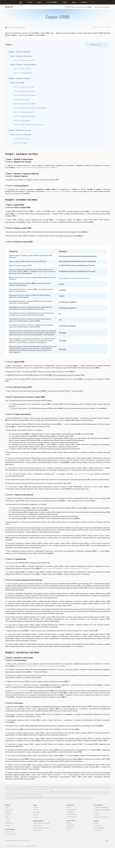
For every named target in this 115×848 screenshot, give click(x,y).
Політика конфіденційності (11, 840)
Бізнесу (7, 807)
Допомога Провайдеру (99, 827)
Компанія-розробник (38, 830)
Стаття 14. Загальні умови (22, 139)
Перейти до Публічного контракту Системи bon (78, 7)
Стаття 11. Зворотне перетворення (25, 116)
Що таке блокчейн (9, 831)
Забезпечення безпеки (71, 814)
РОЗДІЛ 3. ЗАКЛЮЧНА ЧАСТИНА (19, 130)
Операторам (8, 812)
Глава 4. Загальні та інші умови (20, 135)
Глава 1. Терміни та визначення (21, 56)
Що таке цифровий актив (11, 834)
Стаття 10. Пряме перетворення (24, 112)
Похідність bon (37, 825)
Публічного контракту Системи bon (58, 191)
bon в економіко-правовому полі (41, 828)
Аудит (73, 2)
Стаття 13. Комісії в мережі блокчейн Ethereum (29, 125)
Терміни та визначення (71, 816)
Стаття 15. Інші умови (20, 143)
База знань (96, 823)
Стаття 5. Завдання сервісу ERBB (24, 91)
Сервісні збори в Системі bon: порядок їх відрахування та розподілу (65, 568)
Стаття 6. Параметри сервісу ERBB (24, 95)
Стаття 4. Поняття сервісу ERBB (24, 87)
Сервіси (65, 2)
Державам (7, 825)
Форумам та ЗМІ (9, 823)
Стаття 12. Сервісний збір (22, 120)
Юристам (7, 818)
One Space (35, 807)
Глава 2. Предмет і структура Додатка (23, 64)
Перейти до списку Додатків (102, 7)
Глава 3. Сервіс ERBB (17, 83)
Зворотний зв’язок (31, 846)
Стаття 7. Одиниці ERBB (21, 99)
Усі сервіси (36, 817)
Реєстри (68, 829)
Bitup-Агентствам (9, 809)
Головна (29, 2)
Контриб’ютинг (97, 814)
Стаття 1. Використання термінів (24, 60)
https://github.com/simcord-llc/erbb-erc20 (74, 278)
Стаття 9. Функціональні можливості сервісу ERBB (30, 108)
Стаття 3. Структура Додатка (23, 73)
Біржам (7, 816)
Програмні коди (70, 827)
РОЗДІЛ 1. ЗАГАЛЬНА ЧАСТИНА (19, 52)
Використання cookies (24, 840)
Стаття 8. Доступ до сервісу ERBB (24, 104)
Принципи (96, 812)
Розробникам (8, 814)
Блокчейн (68, 823)
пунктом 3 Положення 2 (21, 691)
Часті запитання (97, 825)
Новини (39, 2)
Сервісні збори (69, 825)
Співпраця (84, 2)
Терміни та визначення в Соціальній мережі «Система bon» (36, 167)
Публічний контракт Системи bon (41, 823)
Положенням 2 (18, 685)
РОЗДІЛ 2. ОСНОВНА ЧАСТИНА (18, 79)
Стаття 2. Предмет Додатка (22, 69)
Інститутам (7, 821)
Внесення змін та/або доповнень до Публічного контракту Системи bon (41, 666)
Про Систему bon (52, 2)
